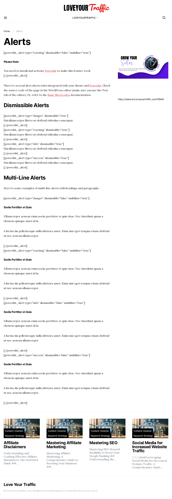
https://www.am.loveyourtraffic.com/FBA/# (141, 99)
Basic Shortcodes (59, 95)
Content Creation (14, 430)
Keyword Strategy (14, 435)
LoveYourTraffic (84, 17)
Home (7, 31)
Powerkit (50, 70)
